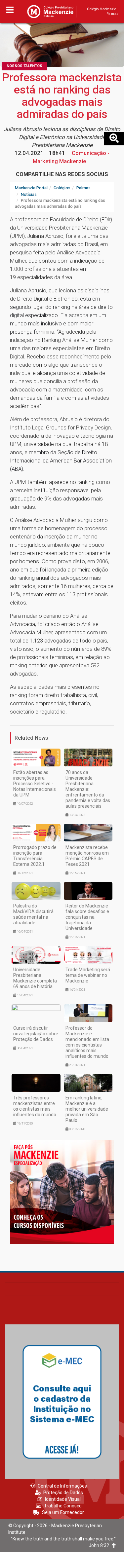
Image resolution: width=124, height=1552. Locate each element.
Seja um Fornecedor (63, 1512)
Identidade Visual (63, 1499)
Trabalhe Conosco (63, 1505)
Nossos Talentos (24, 66)
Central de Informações (62, 1486)
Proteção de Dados (63, 1492)
